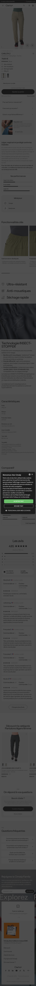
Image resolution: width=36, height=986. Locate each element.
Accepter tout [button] (19, 501)
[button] (18, 510)
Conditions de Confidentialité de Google (16, 495)
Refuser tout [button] (18, 506)
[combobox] (29, 474)
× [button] (32, 474)
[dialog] (18, 493)
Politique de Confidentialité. (21, 497)
